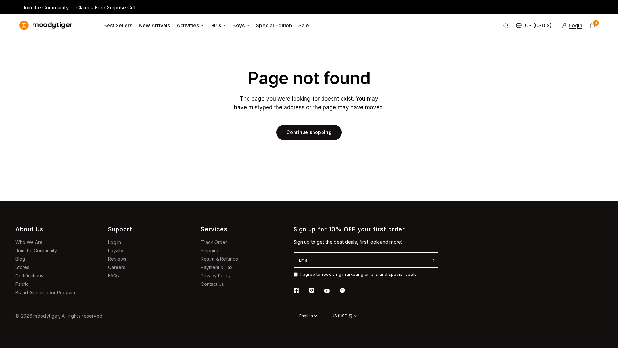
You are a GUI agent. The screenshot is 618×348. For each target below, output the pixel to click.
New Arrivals (154, 25)
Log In (114, 242)
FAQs (113, 275)
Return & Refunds (219, 259)
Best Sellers (117, 25)
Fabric (22, 284)
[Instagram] (316, 290)
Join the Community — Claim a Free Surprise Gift (79, 8)
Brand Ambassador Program (45, 292)
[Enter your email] (432, 260)
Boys (238, 25)
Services (214, 229)
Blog (20, 259)
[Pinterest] (347, 290)
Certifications (29, 275)
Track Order (214, 242)
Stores (22, 267)
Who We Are (28, 242)
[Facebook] (301, 290)
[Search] (506, 25)
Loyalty (115, 250)
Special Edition (274, 25)
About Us (29, 229)
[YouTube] (331, 291)
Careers (116, 267)
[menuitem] (118, 25)
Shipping (210, 250)
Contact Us (212, 284)
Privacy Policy (216, 275)
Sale (303, 25)
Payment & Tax (217, 267)
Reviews (117, 259)
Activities (187, 25)
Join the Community (36, 250)
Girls (215, 25)
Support (120, 229)
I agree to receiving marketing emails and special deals (358, 274)
